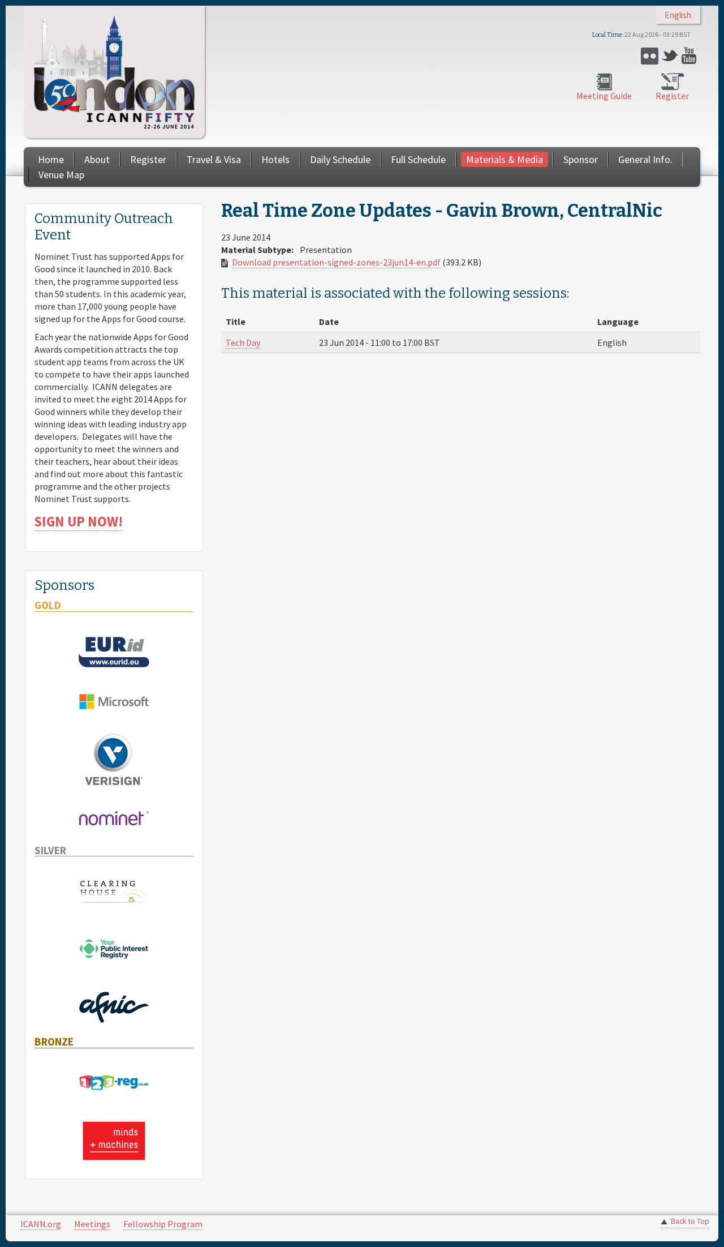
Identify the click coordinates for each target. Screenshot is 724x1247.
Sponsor (580, 159)
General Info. (645, 159)
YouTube (690, 56)
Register (672, 95)
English (678, 15)
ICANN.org (40, 1223)
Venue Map (61, 174)
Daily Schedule (340, 159)
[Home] (114, 71)
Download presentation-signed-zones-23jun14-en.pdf (336, 262)
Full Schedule (418, 159)
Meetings (92, 1223)
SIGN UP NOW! (79, 521)
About (97, 159)
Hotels (275, 159)
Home (51, 159)
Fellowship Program (162, 1223)
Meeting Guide (604, 95)
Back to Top (690, 1221)
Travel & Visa (214, 159)
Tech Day (243, 342)
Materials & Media (504, 159)
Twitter (670, 56)
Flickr (649, 56)
